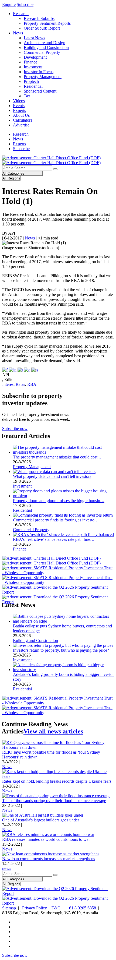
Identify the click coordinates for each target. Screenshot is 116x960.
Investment (33, 67)
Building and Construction (46, 47)
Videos (19, 100)
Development (35, 57)
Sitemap (9, 908)
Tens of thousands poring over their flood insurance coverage (54, 800)
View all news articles (53, 731)
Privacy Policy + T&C (41, 908)
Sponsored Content (40, 91)
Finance (30, 62)
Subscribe (25, 4)
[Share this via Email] (27, 370)
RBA (31, 384)
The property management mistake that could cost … (58, 457)
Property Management (43, 76)
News (18, 33)
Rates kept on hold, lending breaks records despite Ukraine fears (56, 781)
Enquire (9, 4)
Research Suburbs (39, 18)
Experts (19, 110)
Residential (33, 86)
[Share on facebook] (5, 370)
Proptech (31, 81)
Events (19, 105)
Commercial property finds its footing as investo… (56, 520)
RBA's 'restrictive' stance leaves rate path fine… (53, 539)
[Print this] (34, 370)
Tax (27, 96)
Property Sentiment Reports (47, 23)
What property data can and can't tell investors (52, 476)
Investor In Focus (38, 71)
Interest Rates (13, 384)
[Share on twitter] (20, 370)
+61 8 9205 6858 (81, 908)
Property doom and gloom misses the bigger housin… (58, 500)
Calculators (22, 120)
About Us (21, 115)
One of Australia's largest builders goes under (40, 820)
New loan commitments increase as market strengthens (48, 858)
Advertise (21, 125)
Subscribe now (15, 428)
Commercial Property (42, 52)
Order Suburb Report (42, 28)
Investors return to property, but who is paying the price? (61, 650)
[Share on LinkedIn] (12, 370)
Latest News (34, 38)
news (6, 868)
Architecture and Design (44, 42)
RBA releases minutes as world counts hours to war (46, 839)
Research (21, 13)
